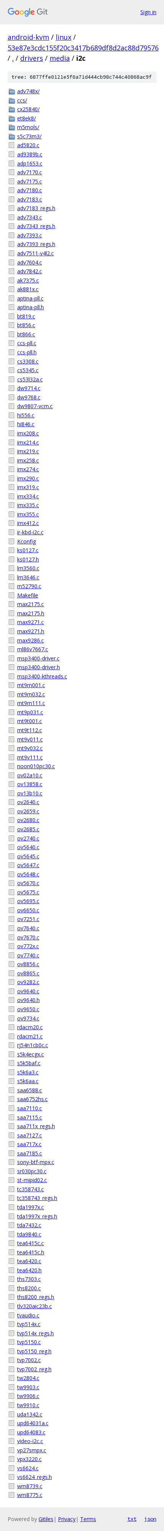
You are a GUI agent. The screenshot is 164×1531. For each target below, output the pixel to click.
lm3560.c (28, 568)
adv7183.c (29, 199)
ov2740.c (28, 838)
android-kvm (28, 37)
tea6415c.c (30, 1243)
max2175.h (30, 613)
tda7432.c (29, 1225)
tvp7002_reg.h (34, 1369)
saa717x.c (29, 1144)
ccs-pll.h (27, 352)
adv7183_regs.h (36, 208)
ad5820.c (28, 145)
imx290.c (28, 478)
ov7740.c (28, 955)
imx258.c (28, 460)
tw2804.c (28, 1378)
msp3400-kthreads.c (42, 676)
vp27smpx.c (31, 1450)
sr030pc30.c (32, 1171)
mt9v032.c (30, 748)
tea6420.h (29, 1270)
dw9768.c (28, 397)
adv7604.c (29, 262)
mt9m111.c (31, 703)
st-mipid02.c (32, 1180)
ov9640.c (28, 991)
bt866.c (26, 334)
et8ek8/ (26, 118)
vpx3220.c (29, 1459)
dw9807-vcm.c (35, 406)
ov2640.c (28, 802)
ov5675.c (28, 892)
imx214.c (28, 442)
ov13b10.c (29, 793)
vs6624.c (28, 1468)
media (60, 58)
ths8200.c (29, 1288)
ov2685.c (28, 829)
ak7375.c (28, 280)
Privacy (67, 1519)
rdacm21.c (30, 1036)
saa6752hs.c (32, 1099)
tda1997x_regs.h (37, 1216)
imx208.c (28, 433)
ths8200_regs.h (35, 1297)
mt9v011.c (30, 739)
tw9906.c (28, 1396)
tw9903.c (28, 1387)
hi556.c (25, 415)
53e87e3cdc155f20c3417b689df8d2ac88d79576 (83, 47)
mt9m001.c (31, 685)
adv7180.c (29, 190)
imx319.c (28, 487)
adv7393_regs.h (36, 244)
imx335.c (28, 505)
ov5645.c (28, 856)
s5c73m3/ (29, 136)
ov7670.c (28, 937)
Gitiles (46, 1519)
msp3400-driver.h (38, 667)
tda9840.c (29, 1234)
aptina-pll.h (30, 307)
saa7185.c (29, 1153)
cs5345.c (28, 370)
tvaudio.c (28, 1315)
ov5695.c (28, 901)
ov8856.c (28, 964)
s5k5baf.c (28, 1063)
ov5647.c (28, 865)
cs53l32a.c (30, 379)
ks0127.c (28, 550)
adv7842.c (29, 271)
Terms (88, 1519)
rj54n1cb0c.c (32, 1045)
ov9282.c (28, 982)
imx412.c (28, 523)
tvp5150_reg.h (34, 1351)
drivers (31, 58)
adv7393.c (29, 235)
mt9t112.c (29, 730)
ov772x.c (28, 946)
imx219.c (28, 451)
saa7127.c (29, 1135)
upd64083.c (31, 1432)
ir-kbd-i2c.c (30, 532)
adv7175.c (29, 181)
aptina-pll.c (30, 298)
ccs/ (22, 100)
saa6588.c (29, 1090)
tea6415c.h (30, 1252)
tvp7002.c (29, 1360)
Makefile (27, 595)
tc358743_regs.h (37, 1198)
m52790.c (29, 586)
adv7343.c (29, 217)
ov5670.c (28, 883)
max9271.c (30, 622)
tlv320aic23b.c (34, 1306)
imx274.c (28, 469)
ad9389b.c (29, 154)
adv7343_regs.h (36, 226)
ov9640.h (28, 1000)
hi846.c (25, 424)
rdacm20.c (30, 1027)
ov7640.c (28, 928)
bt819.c (26, 316)
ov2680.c (28, 820)
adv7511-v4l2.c (35, 253)
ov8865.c (28, 973)
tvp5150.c (29, 1342)
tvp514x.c (28, 1324)
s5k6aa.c (28, 1081)
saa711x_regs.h (36, 1126)
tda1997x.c (30, 1207)
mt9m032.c (31, 694)
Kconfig (26, 541)
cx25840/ (28, 109)
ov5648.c (28, 874)
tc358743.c (30, 1189)
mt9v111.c (30, 757)
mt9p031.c (30, 712)
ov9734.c (28, 1018)
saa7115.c (29, 1117)
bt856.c (26, 325)
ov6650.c (28, 910)
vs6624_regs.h (34, 1477)
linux (63, 37)
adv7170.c (29, 172)
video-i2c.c (30, 1441)
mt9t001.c (29, 721)
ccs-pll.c (26, 343)
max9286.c (30, 640)
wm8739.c (29, 1486)
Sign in (148, 12)
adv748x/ (28, 91)
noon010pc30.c (36, 766)
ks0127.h (28, 559)
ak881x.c (28, 289)
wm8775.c (29, 1495)
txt (132, 1518)
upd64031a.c (32, 1423)
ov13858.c (29, 784)
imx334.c (28, 496)
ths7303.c (29, 1279)
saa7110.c (29, 1108)
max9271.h (30, 631)
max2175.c (30, 604)
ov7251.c (28, 919)
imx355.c (28, 514)
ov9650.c (28, 1009)
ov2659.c (28, 811)
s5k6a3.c (28, 1072)
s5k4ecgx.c (30, 1054)
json (150, 1518)
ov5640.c (28, 847)
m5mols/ (28, 127)
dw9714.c (28, 388)
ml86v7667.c (32, 649)
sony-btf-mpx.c (35, 1162)
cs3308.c (28, 361)
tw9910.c (28, 1405)
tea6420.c (29, 1261)
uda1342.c (29, 1414)
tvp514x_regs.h (35, 1333)
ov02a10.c (29, 775)
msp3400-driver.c (38, 658)
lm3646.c (28, 577)
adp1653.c (29, 163)
